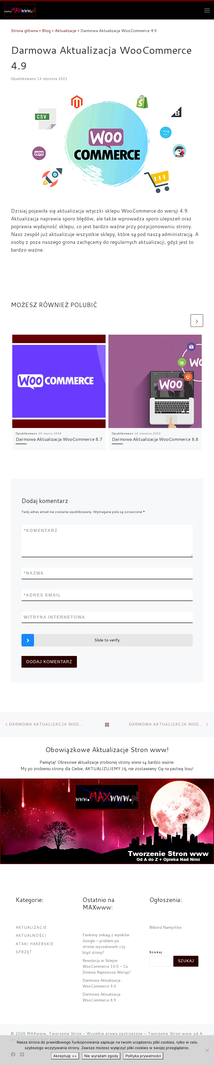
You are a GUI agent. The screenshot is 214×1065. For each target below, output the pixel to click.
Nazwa (34, 573)
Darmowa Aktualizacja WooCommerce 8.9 (101, 997)
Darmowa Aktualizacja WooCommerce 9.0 (101, 983)
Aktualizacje (65, 30)
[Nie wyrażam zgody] (207, 1050)
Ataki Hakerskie (35, 943)
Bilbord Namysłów (165, 927)
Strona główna (24, 30)
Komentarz (41, 530)
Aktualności (31, 935)
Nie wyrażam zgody (101, 1056)
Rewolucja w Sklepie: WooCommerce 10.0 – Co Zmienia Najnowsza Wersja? (106, 966)
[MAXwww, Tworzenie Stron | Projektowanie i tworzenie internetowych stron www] (20, 9)
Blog (46, 30)
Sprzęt (24, 951)
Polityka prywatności (143, 1056)
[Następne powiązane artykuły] (197, 320)
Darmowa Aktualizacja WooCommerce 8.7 (59, 439)
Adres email (42, 595)
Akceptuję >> (65, 1056)
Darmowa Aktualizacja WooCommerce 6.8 (155, 439)
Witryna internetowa (54, 617)
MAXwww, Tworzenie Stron (54, 1033)
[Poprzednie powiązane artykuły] (183, 320)
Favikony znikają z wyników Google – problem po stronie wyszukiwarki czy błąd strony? (105, 943)
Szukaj (155, 952)
